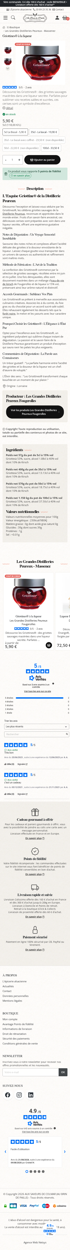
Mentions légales (12, 1000)
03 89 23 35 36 (43, 9)
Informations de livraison (17, 1029)
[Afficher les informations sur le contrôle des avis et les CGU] (54, 1128)
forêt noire (9, 313)
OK (63, 1072)
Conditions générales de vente (20, 1043)
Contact (60, 9)
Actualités (8, 986)
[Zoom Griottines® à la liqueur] (40, 63)
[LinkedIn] (31, 1095)
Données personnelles (16, 996)
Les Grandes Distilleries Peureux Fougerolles (33, 398)
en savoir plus (22, 175)
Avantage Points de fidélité (18, 1024)
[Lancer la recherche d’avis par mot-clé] (67, 734)
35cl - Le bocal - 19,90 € (44, 132)
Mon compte (10, 1019)
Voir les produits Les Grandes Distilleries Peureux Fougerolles (34, 412)
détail (9, 108)
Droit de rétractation (14, 1033)
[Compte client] (57, 17)
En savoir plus (33, 838)
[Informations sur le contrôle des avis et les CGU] (53, 683)
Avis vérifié (12, 750)
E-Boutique (13, 27)
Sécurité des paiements (16, 1038)
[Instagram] (19, 1095)
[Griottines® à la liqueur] (28, 593)
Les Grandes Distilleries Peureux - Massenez (30, 30)
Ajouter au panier (44, 159)
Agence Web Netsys (35, 1242)
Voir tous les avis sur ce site (37, 691)
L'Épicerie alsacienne (21, 9)
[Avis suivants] (64, 1152)
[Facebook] (8, 1095)
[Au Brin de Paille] (4, 27)
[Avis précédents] (5, 1152)
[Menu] (5, 18)
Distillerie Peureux (14, 213)
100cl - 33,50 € (51, 148)
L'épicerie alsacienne (15, 981)
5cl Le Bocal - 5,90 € (15, 132)
